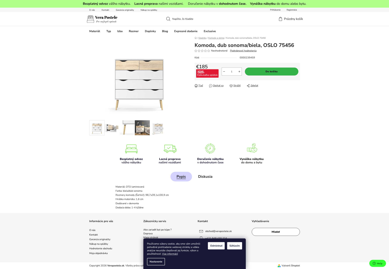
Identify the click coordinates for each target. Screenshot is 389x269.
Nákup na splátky (149, 10)
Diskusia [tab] (205, 176)
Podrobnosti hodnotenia (243, 50)
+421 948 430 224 (216, 238)
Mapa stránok (150, 237)
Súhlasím (234, 245)
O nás (92, 10)
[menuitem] (94, 31)
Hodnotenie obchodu (100, 248)
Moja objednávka (98, 253)
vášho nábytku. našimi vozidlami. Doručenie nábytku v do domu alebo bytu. (194, 3)
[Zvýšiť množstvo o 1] (239, 71)
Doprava (148, 233)
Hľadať (276, 232)
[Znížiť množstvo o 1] (224, 71)
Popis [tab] (181, 176)
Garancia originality (125, 10)
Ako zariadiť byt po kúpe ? (157, 229)
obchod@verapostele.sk (218, 231)
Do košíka (271, 71)
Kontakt (105, 10)
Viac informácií (170, 254)
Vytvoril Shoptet (291, 265)
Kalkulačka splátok (207, 75)
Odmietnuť (216, 245)
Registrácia (292, 9)
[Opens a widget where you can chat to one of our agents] (377, 263)
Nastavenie (156, 261)
